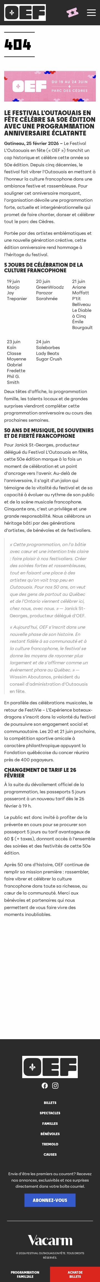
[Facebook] (45, 1086)
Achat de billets (75, 1274)
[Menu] (91, 13)
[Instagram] (55, 1086)
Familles (50, 1123)
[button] (50, 1200)
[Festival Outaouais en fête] (26, 12)
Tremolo (50, 1144)
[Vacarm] (50, 1240)
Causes (50, 1154)
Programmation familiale (25, 1274)
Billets (50, 1102)
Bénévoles (50, 1133)
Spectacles (50, 1112)
